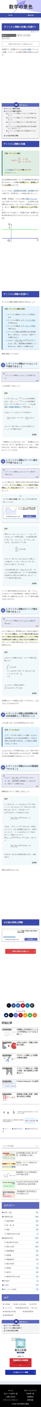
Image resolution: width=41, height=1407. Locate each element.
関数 (29, 49)
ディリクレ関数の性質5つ (14, 111)
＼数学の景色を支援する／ (20, 951)
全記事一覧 (30, 1393)
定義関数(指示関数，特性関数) (23, 191)
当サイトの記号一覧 (11, 1393)
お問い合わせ (10, 1397)
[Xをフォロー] (11, 1015)
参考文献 (30, 1400)
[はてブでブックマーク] (18, 1005)
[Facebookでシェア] (13, 1005)
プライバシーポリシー (10, 1400)
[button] (32, 1005)
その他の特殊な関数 (12, 135)
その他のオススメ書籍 (20, 1372)
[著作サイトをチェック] (6, 1015)
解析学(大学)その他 (10, 35)
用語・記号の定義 (24, 35)
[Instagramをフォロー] (16, 1015)
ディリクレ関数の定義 (13, 108)
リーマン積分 (30, 320)
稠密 (35, 741)
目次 (20, 105)
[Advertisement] (20, 79)
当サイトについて (30, 1390)
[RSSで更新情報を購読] (35, 1015)
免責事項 (30, 1397)
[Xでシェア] (9, 1005)
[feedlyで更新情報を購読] (30, 1015)
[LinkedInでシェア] (27, 1005)
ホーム (10, 1390)
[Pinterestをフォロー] (20, 1015)
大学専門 (6, 38)
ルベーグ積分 (30, 326)
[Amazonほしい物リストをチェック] (25, 1015)
